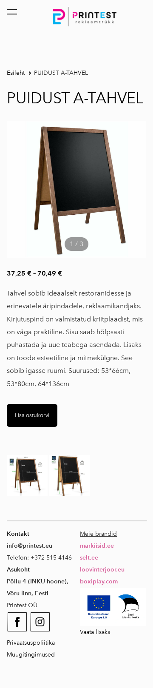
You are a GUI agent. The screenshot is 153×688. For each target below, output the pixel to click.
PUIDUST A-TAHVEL (61, 73)
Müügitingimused (31, 654)
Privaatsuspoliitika (31, 642)
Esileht (16, 73)
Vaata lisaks (95, 632)
